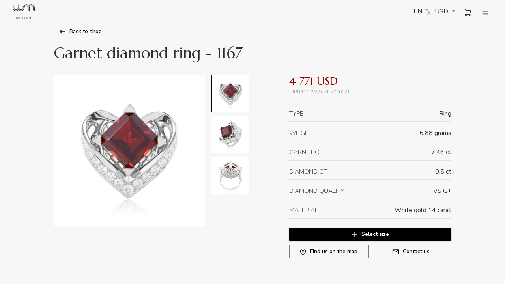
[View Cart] (468, 13)
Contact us (416, 251)
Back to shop (85, 31)
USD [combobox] (441, 11)
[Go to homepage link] (24, 12)
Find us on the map (333, 251)
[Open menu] (485, 13)
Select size (375, 234)
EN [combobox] (417, 11)
